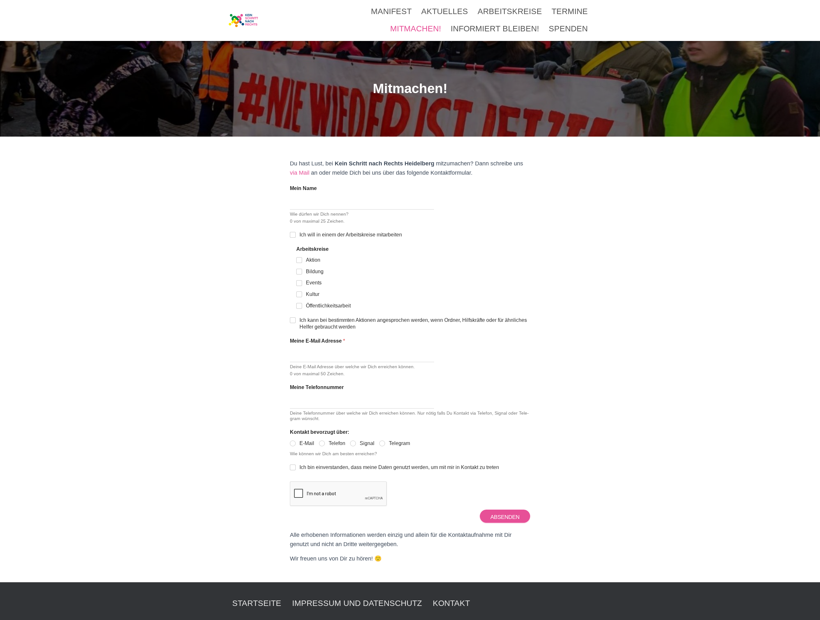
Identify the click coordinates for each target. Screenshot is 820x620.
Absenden (505, 517)
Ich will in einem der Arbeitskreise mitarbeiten (350, 234)
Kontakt (451, 603)
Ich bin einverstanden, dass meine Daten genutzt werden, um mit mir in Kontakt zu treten (399, 467)
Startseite (256, 603)
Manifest (391, 11)
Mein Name (303, 188)
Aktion (313, 260)
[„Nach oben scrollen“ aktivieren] (807, 607)
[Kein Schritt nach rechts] (244, 20)
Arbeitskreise (510, 11)
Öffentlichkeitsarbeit (328, 305)
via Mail (299, 173)
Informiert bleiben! (495, 28)
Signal (367, 443)
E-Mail (306, 443)
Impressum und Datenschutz (357, 603)
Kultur (312, 294)
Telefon (337, 443)
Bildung (315, 271)
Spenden (568, 28)
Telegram (399, 443)
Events (314, 282)
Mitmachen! (415, 28)
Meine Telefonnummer (317, 387)
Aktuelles (444, 11)
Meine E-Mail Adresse (317, 341)
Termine (570, 11)
